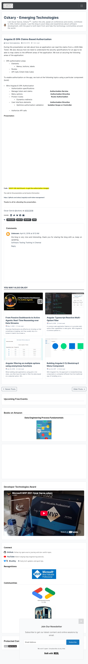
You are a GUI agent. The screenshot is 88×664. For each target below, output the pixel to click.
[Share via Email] (23, 215)
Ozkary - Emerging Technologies (31, 17)
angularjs (10, 219)
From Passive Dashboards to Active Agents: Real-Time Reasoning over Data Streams (23, 320)
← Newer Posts (9, 389)
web (34, 219)
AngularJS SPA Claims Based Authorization (28, 39)
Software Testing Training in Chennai (26, 242)
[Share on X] (14, 215)
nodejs (19, 219)
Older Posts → (79, 389)
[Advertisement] (44, 461)
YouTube (10, 556)
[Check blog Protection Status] (10, 646)
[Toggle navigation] (82, 6)
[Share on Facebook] (20, 215)
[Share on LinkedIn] (11, 215)
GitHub (10, 552)
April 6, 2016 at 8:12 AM (29, 233)
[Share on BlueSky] (17, 215)
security (27, 219)
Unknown (15, 233)
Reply (13, 246)
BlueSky (12, 561)
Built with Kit (51, 653)
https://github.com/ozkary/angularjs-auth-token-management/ (24, 197)
